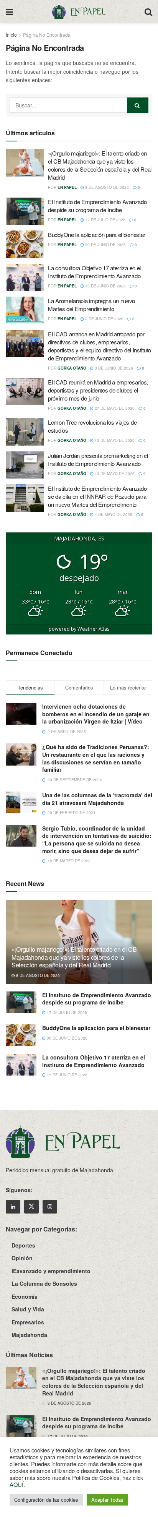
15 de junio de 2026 (105, 286)
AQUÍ (16, 1484)
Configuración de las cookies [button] (46, 1499)
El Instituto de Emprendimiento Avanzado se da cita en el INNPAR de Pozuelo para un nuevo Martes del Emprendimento (97, 496)
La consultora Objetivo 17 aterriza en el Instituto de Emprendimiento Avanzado (94, 272)
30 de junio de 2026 (105, 244)
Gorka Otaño (72, 368)
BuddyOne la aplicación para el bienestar (96, 234)
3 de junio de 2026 (113, 368)
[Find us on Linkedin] (13, 1207)
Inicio (11, 34)
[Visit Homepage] (78, 11)
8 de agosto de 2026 (106, 187)
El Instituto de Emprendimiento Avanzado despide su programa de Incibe (97, 206)
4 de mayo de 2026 (113, 514)
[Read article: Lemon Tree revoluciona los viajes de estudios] (25, 432)
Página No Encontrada (47, 34)
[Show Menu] (9, 11)
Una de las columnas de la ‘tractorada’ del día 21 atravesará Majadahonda (97, 798)
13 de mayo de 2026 (114, 440)
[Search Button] (148, 11)
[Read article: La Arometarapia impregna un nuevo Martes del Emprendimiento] (25, 310)
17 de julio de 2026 (104, 219)
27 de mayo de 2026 (114, 408)
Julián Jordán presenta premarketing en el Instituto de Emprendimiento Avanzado (98, 459)
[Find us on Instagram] (50, 1207)
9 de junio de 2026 (103, 318)
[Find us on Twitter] (31, 1207)
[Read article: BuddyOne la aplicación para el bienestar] (25, 244)
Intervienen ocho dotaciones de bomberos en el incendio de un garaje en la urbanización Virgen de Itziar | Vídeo (96, 714)
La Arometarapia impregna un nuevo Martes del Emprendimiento (91, 305)
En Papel (67, 187)
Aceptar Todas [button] (107, 1499)
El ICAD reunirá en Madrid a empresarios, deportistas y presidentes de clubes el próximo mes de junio (98, 390)
